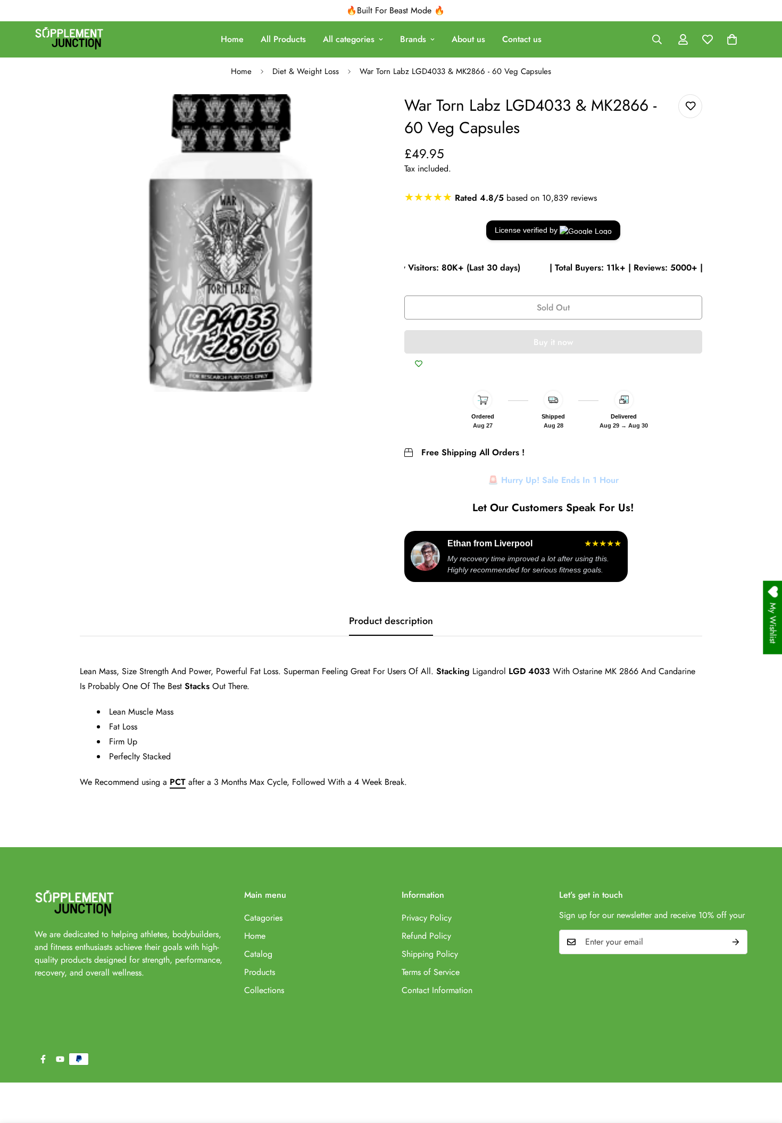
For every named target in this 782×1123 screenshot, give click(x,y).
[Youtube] (60, 1059)
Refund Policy (426, 936)
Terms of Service (431, 972)
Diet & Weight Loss (305, 71)
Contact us (522, 39)
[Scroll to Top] (761, 1065)
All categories (349, 39)
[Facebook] (43, 1059)
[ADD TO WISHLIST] (418, 364)
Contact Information (437, 990)
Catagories (263, 918)
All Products (283, 39)
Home (232, 39)
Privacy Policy (427, 918)
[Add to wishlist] (690, 106)
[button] (732, 39)
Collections (264, 990)
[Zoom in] (358, 117)
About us (468, 39)
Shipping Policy (430, 954)
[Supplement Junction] (69, 39)
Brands (413, 39)
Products (259, 972)
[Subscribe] (735, 942)
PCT (178, 782)
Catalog (258, 954)
